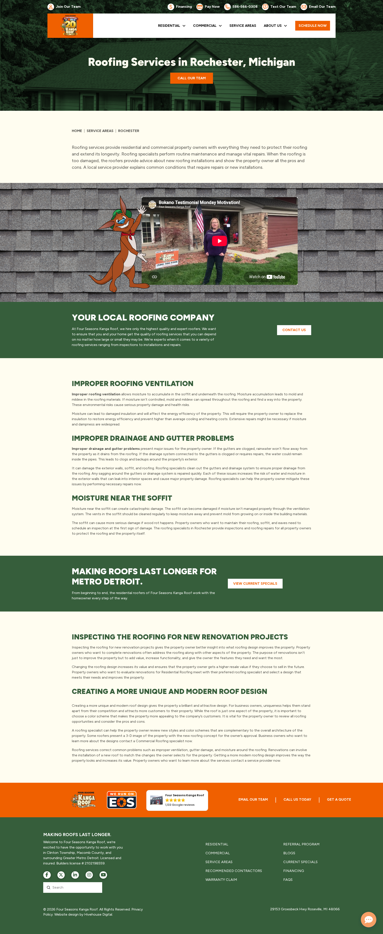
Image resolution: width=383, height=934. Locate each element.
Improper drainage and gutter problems (106, 449)
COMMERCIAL (217, 853)
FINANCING (293, 871)
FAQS (288, 880)
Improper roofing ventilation (96, 394)
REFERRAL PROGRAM (301, 844)
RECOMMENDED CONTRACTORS (233, 871)
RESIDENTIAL (216, 844)
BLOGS (289, 853)
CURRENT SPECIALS (300, 862)
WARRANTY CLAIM (221, 880)
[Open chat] (368, 919)
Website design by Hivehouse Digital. (83, 914)
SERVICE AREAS (219, 862)
